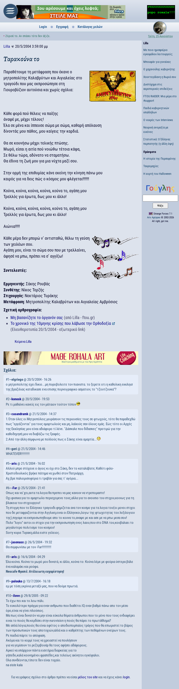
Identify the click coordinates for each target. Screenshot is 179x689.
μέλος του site (88, 677)
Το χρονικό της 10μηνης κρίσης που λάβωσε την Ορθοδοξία (60, 323)
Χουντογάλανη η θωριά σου (159, 77)
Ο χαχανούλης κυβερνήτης (159, 69)
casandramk (19, 414)
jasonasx (17, 542)
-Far (14, 488)
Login (43, 27)
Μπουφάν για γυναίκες (157, 62)
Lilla (6, 46)
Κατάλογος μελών (90, 27)
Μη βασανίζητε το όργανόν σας (36, 317)
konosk (16, 399)
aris (14, 463)
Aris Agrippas (153, 217)
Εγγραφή (62, 27)
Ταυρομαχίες (150, 166)
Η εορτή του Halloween (157, 173)
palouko (16, 581)
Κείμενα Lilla (23, 341)
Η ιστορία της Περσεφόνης (159, 158)
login (126, 677)
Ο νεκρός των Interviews (158, 120)
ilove (16, 596)
